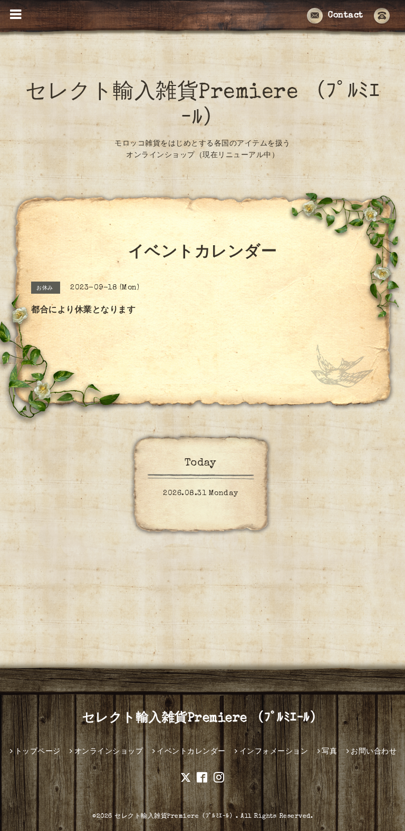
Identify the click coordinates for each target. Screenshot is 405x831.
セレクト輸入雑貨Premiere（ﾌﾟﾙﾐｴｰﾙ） (175, 817)
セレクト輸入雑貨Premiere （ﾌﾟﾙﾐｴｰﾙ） (202, 718)
